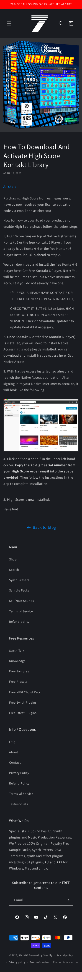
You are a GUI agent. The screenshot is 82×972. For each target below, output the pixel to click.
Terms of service (39, 962)
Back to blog (44, 527)
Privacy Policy (19, 773)
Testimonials (18, 804)
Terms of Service (21, 611)
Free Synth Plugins (23, 702)
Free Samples (19, 671)
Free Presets (18, 681)
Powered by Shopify (40, 955)
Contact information (65, 962)
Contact (15, 762)
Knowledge (17, 661)
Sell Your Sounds (21, 601)
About (13, 752)
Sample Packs (19, 590)
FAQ (12, 742)
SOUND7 (23, 955)
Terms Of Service (21, 794)
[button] (9, 23)
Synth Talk (16, 650)
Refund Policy (19, 783)
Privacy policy (16, 962)
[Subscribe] (68, 900)
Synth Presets (19, 580)
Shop (13, 559)
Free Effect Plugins (22, 713)
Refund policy (19, 622)
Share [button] (12, 187)
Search (14, 570)
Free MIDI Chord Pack (25, 692)
